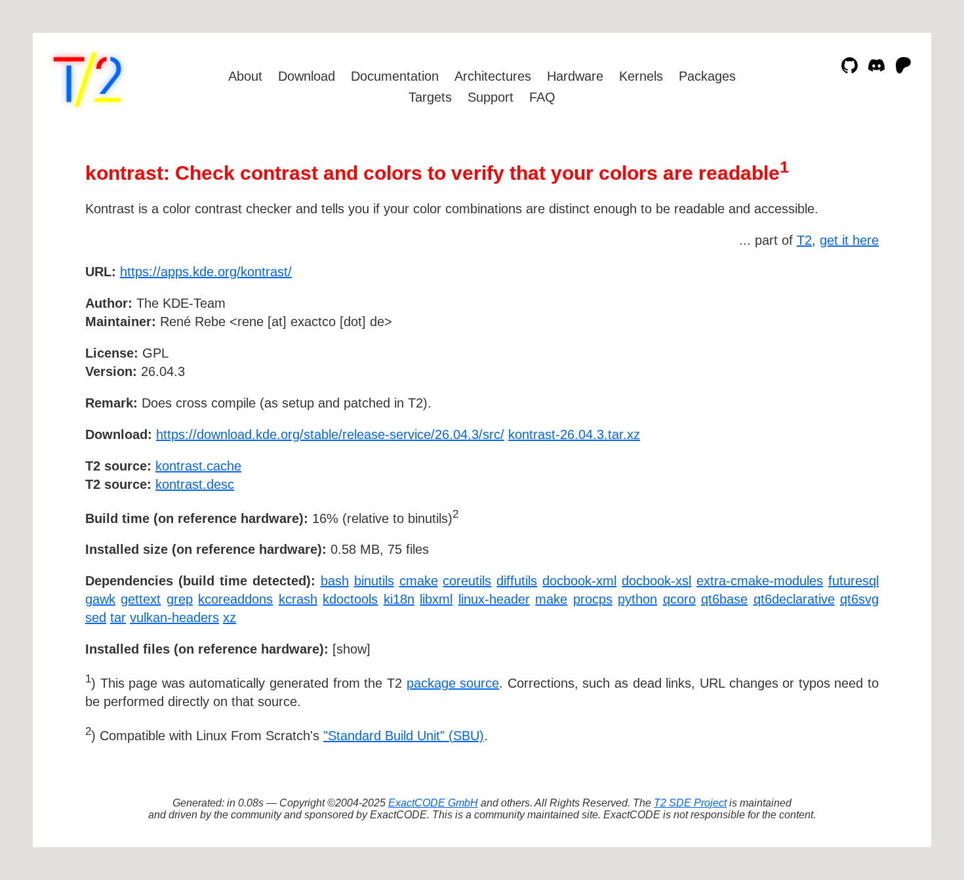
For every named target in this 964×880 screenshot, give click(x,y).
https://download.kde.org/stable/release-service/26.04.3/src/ (330, 434)
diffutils (516, 581)
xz (229, 617)
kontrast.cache (198, 466)
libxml (436, 599)
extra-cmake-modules (759, 581)
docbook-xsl (656, 581)
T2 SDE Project (690, 802)
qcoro (679, 599)
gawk (100, 599)
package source (453, 683)
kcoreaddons (235, 599)
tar (118, 617)
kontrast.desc (194, 484)
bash (335, 581)
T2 (804, 240)
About (245, 76)
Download (306, 76)
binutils (374, 581)
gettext (141, 599)
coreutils (467, 581)
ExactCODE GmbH (433, 802)
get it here (849, 240)
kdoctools (350, 599)
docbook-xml (579, 581)
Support (490, 97)
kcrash (298, 599)
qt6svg (859, 599)
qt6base (724, 599)
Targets (430, 97)
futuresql (853, 581)
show (351, 649)
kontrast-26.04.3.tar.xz (574, 434)
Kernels (641, 76)
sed (95, 617)
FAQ (542, 97)
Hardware (575, 76)
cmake (418, 581)
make (551, 599)
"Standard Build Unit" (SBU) (403, 735)
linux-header (494, 599)
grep (180, 599)
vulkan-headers (174, 617)
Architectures (492, 76)
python (637, 599)
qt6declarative (794, 599)
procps (593, 599)
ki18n (399, 599)
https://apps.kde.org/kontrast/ (206, 271)
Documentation (395, 76)
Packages (707, 76)
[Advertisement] (839, 348)
